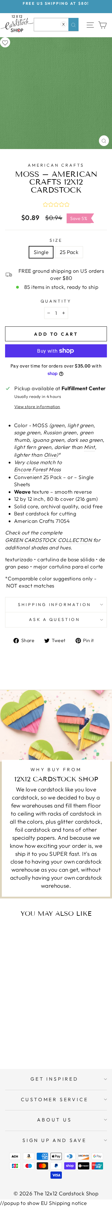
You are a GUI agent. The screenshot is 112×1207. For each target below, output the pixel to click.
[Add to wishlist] (5, 42)
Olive (50, 455)
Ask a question (54, 619)
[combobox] (56, 24)
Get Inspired (54, 1079)
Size (56, 240)
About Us (54, 1120)
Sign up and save (54, 1140)
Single (41, 252)
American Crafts (56, 165)
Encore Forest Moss (37, 469)
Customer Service (54, 1099)
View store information (37, 406)
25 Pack (69, 252)
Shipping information (54, 604)
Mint (89, 447)
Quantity (56, 301)
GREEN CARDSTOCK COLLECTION (48, 540)
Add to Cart (36, 1040)
